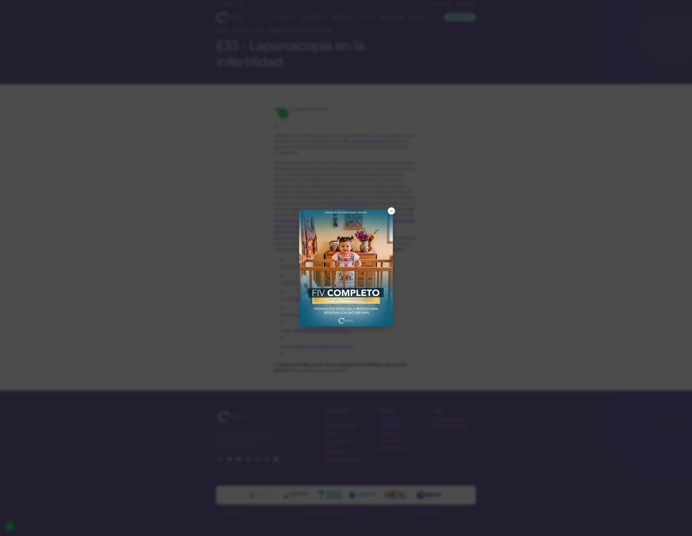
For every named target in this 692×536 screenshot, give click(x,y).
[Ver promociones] (346, 268)
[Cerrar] (391, 211)
